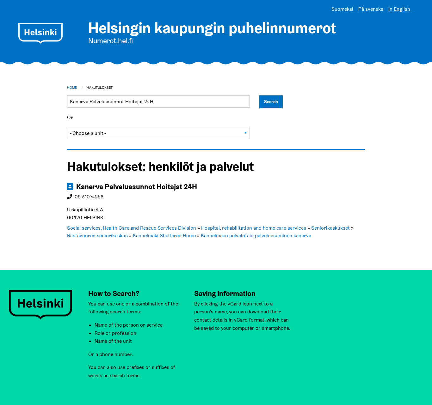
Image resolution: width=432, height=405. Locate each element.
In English (399, 9)
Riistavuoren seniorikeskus (97, 235)
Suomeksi (342, 9)
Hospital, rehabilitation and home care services (253, 228)
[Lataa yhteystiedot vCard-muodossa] (71, 186)
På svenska (370, 9)
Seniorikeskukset (330, 228)
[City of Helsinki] (40, 304)
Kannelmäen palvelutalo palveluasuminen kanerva (256, 235)
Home (72, 87)
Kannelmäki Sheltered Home (164, 235)
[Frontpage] (40, 33)
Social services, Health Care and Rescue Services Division (131, 228)
